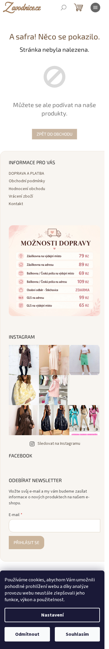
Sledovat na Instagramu (59, 444)
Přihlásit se (26, 542)
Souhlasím (77, 634)
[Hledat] (64, 8)
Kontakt (16, 204)
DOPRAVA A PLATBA (26, 174)
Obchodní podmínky (27, 181)
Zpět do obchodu (54, 134)
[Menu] (95, 8)
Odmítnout (27, 634)
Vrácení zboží (21, 196)
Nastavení (52, 615)
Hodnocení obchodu (27, 189)
